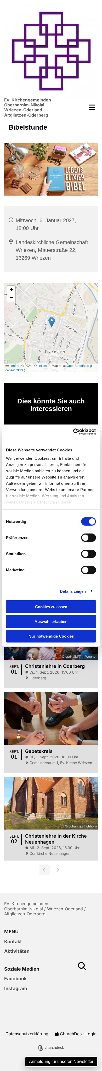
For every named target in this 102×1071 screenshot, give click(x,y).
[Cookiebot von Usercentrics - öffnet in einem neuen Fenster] (73, 431)
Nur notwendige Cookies (51, 636)
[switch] (88, 538)
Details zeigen (73, 591)
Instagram (15, 988)
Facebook (15, 978)
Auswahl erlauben (51, 621)
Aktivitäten (17, 951)
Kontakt (13, 941)
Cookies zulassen (51, 606)
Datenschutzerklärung (26, 1033)
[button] (89, 107)
